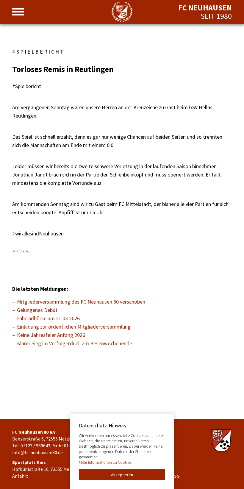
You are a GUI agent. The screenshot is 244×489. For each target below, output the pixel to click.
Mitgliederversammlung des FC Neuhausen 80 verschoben (81, 301)
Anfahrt (20, 476)
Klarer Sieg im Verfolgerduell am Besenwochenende (74, 343)
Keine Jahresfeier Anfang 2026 (51, 335)
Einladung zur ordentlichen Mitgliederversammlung (74, 326)
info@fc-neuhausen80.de (37, 452)
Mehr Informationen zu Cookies (105, 462)
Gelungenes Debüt (37, 310)
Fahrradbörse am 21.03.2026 (48, 318)
